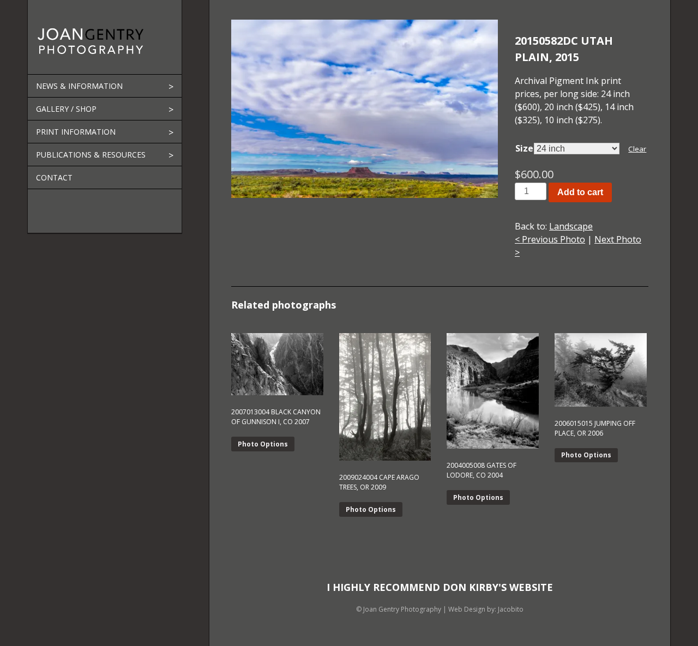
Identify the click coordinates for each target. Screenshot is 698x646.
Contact (54, 177)
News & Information (79, 86)
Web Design (466, 609)
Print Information (76, 131)
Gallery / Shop (66, 109)
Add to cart (580, 192)
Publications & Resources (91, 154)
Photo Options (263, 444)
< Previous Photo (550, 239)
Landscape (571, 226)
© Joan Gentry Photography (398, 609)
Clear (637, 149)
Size (524, 148)
